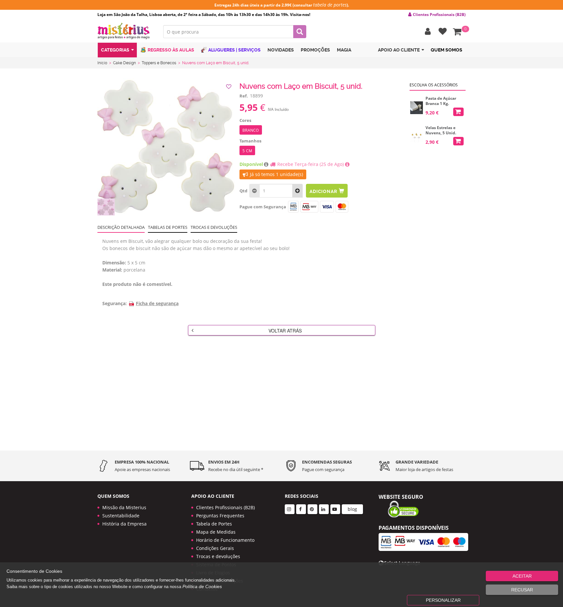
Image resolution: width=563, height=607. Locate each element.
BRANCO (250, 130)
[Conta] (426, 31)
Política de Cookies (202, 586)
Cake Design (124, 63)
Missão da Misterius (124, 507)
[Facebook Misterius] (301, 509)
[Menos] (297, 191)
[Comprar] (458, 112)
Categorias (115, 49)
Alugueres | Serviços (234, 49)
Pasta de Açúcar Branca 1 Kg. (441, 101)
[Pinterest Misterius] (312, 509)
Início (102, 63)
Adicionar (323, 191)
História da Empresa (124, 524)
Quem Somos (446, 49)
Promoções (315, 49)
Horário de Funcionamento (225, 540)
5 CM (247, 150)
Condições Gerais (215, 548)
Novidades (280, 49)
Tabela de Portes (214, 524)
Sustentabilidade (120, 515)
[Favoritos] (441, 31)
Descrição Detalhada (121, 227)
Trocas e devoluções (214, 227)
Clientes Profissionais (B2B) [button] (439, 14)
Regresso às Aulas (171, 49)
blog (352, 509)
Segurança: (114, 303)
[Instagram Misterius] (290, 509)
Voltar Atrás (285, 330)
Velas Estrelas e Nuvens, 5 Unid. (441, 130)
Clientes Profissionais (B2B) (225, 507)
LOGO (125, 31)
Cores (245, 120)
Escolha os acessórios (434, 85)
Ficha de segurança (157, 303)
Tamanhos (250, 141)
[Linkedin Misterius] (324, 509)
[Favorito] (229, 86)
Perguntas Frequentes (220, 515)
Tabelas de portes (167, 227)
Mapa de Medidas (216, 532)
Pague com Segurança (262, 207)
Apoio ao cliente (399, 49)
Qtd (243, 191)
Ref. (243, 96)
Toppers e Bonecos (159, 63)
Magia (344, 49)
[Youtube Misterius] (335, 509)
